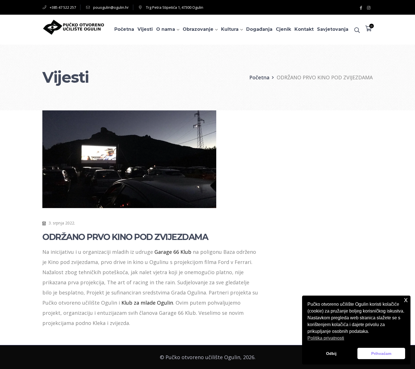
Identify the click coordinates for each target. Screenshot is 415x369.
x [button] (406, 299)
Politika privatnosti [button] (325, 338)
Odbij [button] (331, 353)
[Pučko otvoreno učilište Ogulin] (73, 26)
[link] (172, 251)
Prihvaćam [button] (381, 353)
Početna (259, 77)
